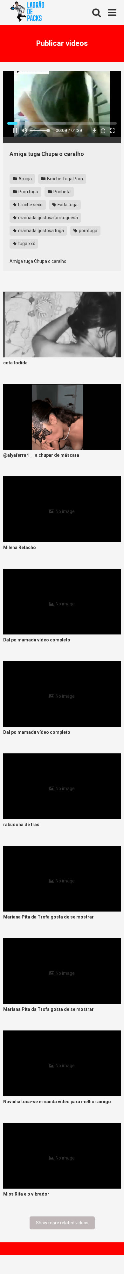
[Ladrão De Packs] (27, 13)
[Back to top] (112, 1261)
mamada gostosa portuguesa (47, 217)
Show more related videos (62, 1222)
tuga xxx (26, 243)
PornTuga (27, 191)
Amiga (24, 178)
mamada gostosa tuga (40, 230)
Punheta (61, 191)
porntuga (87, 230)
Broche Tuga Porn (64, 178)
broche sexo (30, 204)
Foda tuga (67, 204)
